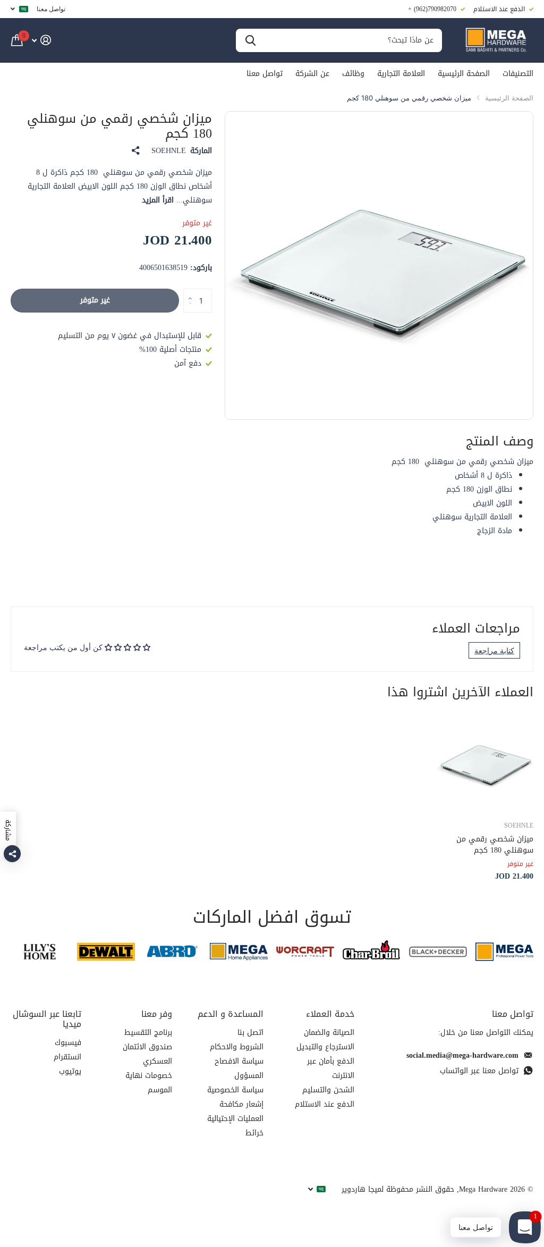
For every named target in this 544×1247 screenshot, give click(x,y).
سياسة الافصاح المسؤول (239, 1068)
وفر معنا (156, 1014)
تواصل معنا (51, 9)
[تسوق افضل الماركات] (504, 951)
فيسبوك (68, 1042)
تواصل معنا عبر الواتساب (479, 1071)
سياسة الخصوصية (235, 1090)
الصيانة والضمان (329, 1032)
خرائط (254, 1133)
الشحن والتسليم (328, 1090)
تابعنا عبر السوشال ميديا (47, 1019)
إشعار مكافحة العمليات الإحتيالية (235, 1111)
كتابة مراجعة (494, 650)
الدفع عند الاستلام (324, 1104)
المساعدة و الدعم (231, 1014)
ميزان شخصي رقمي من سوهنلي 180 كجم (494, 844)
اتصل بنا (250, 1032)
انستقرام (67, 1057)
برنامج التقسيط (148, 1032)
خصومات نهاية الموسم (148, 1082)
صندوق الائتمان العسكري (147, 1054)
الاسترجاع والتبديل (325, 1047)
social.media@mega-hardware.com (462, 1055)
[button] (187, 291)
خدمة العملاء (330, 1014)
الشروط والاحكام (237, 1047)
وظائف (353, 73)
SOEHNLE (168, 151)
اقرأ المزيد (158, 200)
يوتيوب (70, 1071)
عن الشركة (312, 73)
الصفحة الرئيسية (464, 73)
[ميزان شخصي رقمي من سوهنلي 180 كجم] (484, 763)
